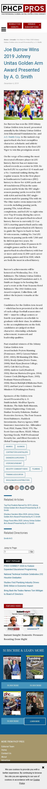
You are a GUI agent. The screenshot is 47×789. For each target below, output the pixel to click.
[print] (32, 488)
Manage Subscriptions (32, 25)
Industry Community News (17, 469)
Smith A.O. (8, 538)
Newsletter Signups (14, 25)
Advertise (5, 760)
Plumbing (36, 469)
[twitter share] (11, 488)
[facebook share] (6, 488)
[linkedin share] (22, 488)
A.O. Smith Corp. (12, 137)
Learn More (35, 721)
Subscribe (13, 685)
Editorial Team (7, 746)
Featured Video (13, 606)
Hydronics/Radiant (14, 463)
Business (21, 446)
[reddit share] (16, 488)
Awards (13, 40)
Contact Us (6, 753)
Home (6, 40)
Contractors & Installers (17, 452)
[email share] (27, 488)
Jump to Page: (10, 548)
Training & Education (14, 474)
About (4, 757)
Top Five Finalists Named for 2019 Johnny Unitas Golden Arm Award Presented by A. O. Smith (22, 507)
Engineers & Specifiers (15, 458)
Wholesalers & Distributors (18, 480)
